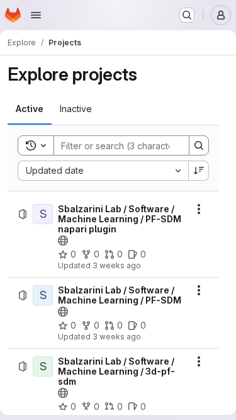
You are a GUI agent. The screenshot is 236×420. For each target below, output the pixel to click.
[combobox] (103, 171)
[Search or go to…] (186, 15)
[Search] (199, 145)
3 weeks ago (117, 265)
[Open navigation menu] (36, 15)
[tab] (30, 109)
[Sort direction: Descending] (199, 171)
